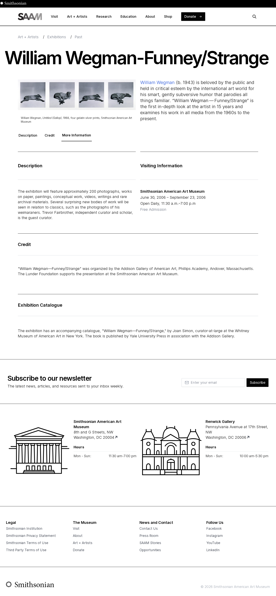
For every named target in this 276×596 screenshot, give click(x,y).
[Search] (254, 16)
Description (28, 135)
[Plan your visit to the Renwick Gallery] (171, 455)
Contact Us (149, 528)
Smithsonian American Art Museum (172, 191)
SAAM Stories (150, 543)
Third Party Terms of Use (26, 550)
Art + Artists (28, 37)
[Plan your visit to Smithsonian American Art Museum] (116, 437)
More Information (76, 135)
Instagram (214, 536)
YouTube (213, 543)
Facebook (214, 528)
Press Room (149, 536)
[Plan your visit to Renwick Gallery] (248, 437)
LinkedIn (213, 550)
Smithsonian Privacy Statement (31, 536)
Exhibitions (56, 37)
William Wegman (157, 82)
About (77, 536)
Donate (78, 550)
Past (78, 37)
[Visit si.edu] (30, 585)
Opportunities (150, 550)
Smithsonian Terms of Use (27, 543)
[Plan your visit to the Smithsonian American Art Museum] (39, 455)
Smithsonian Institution (24, 528)
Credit (50, 135)
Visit (76, 528)
